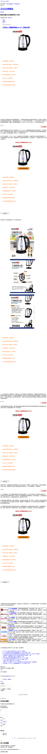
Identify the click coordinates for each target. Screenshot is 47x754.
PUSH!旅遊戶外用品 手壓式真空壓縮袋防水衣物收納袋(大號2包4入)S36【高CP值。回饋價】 (21, 653)
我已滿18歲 (3, 751)
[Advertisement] (23, 109)
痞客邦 (7, 676)
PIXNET (15, 738)
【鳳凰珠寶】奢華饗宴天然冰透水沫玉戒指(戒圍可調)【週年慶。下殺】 (17, 655)
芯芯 (1, 669)
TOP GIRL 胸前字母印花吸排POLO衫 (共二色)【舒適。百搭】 (15, 659)
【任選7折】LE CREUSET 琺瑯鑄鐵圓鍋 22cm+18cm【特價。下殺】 (16, 663)
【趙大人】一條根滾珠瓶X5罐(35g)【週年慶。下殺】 (13, 656)
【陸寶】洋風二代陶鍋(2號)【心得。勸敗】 (11, 660)
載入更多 (2, 683)
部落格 (4, 21)
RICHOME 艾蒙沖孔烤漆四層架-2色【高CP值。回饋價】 (14, 651)
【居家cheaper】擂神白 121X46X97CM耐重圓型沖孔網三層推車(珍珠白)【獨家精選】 (20, 662)
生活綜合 (10, 17)
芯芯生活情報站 (6, 9)
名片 (4, 22)
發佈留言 (2, 690)
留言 (9, 676)
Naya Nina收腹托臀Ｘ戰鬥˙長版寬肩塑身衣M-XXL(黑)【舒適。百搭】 (17, 652)
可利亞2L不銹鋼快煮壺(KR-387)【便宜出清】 (16, 27)
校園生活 (9, 679)
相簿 (4, 19)
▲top (1, 681)
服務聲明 (34, 738)
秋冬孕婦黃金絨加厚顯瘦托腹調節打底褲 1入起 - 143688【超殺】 (16, 657)
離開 (6, 751)
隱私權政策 (30, 738)
